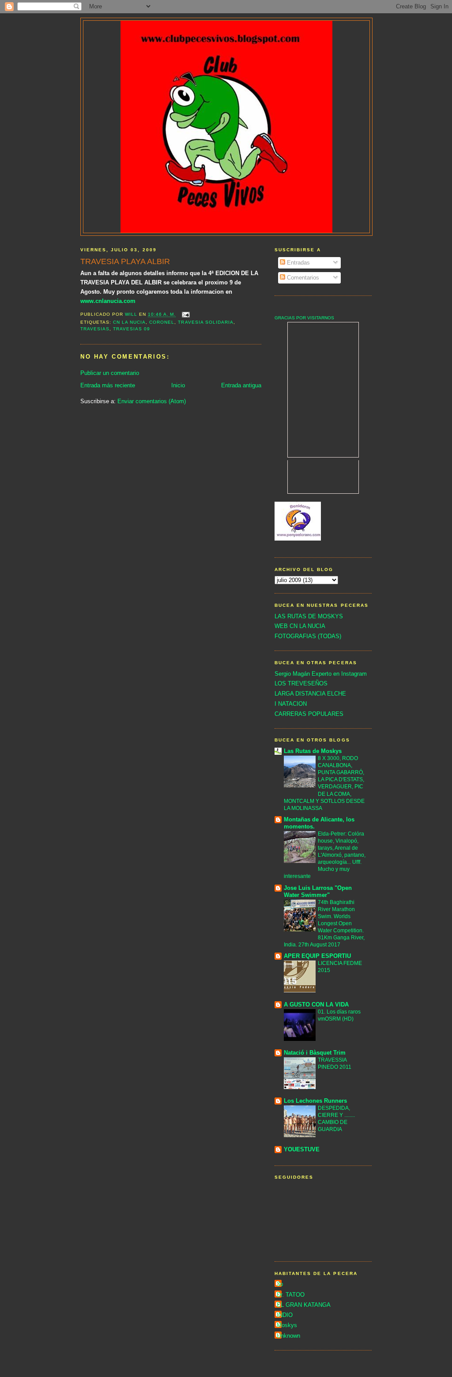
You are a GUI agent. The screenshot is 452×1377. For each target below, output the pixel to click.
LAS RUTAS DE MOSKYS (309, 616)
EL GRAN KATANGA (304, 1304)
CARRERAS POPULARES (309, 714)
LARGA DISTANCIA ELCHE (310, 693)
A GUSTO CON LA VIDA (316, 1004)
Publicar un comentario (109, 373)
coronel (161, 322)
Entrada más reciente (107, 385)
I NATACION (291, 703)
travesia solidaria (205, 322)
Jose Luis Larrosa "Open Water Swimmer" (318, 891)
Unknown (288, 1335)
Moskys (287, 1325)
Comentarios (302, 277)
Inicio (178, 385)
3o (280, 1284)
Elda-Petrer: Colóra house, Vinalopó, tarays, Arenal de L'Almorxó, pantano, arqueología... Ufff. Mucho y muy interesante (324, 855)
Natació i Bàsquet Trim (315, 1052)
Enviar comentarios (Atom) (151, 401)
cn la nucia (129, 322)
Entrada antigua (241, 385)
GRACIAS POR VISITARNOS (304, 317)
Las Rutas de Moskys (313, 751)
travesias (94, 328)
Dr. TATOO (291, 1294)
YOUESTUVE (302, 1149)
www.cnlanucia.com (108, 301)
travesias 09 (131, 328)
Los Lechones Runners (315, 1100)
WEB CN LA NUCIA (300, 626)
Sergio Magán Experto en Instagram (321, 673)
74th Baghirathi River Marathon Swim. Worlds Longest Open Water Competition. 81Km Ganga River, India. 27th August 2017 (324, 923)
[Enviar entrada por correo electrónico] (185, 314)
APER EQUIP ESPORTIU (317, 956)
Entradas (297, 262)
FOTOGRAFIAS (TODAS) (308, 636)
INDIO (285, 1315)
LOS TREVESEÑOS (301, 683)
